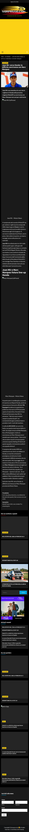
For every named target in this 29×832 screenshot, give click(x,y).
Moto (4, 721)
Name (4, 799)
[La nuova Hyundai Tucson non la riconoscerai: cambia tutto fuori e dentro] (14, 741)
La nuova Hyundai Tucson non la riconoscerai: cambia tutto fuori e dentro (14, 639)
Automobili (5, 63)
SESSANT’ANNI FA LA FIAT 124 (10, 560)
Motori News (14, 486)
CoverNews (14, 829)
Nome (3, 804)
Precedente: (14, 496)
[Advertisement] (14, 34)
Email (3, 807)
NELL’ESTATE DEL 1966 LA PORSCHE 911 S (13, 536)
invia (4, 815)
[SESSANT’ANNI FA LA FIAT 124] (14, 549)
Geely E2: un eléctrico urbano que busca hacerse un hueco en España (12, 634)
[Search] (27, 52)
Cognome (17, 804)
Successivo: (12, 504)
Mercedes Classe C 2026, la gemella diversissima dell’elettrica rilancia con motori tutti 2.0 (14, 645)
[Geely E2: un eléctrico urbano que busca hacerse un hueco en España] (14, 714)
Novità (4, 748)
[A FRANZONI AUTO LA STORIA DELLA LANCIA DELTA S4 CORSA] (14, 573)
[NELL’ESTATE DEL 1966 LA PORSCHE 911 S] (14, 525)
